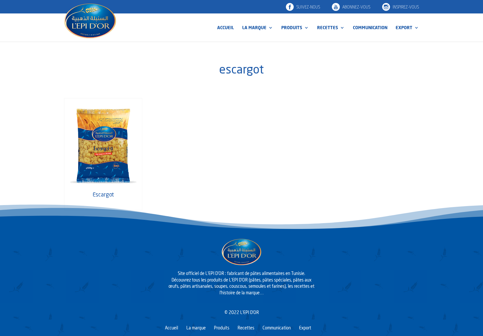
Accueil (225, 27)
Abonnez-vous (356, 7)
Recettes (327, 27)
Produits (291, 27)
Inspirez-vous (406, 7)
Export (404, 27)
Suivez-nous (308, 7)
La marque (254, 27)
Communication (370, 27)
